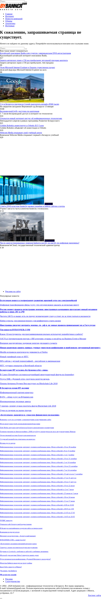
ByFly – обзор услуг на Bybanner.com (16, 397)
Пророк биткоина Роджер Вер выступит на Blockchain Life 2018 (28, 383)
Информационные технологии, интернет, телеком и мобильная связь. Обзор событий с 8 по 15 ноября (37, 451)
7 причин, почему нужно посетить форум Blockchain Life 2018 (28, 406)
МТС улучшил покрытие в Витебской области (21, 365)
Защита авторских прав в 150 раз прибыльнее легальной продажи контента (34, 60)
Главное (8, 14)
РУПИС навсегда (6, 520)
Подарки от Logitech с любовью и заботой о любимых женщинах (24, 551)
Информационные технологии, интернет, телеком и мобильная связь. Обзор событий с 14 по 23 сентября (38, 466)
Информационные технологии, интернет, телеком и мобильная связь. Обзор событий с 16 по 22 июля (37, 486)
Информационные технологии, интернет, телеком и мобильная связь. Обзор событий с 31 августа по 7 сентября (41, 474)
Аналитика (10, 23)
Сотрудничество (12, 581)
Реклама (9, 579)
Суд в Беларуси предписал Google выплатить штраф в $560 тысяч (29, 104)
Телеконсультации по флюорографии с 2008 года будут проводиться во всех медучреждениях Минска (37, 432)
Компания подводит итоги (9, 532)
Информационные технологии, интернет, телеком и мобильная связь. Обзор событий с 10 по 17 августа (38, 482)
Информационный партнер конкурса (16, 392)
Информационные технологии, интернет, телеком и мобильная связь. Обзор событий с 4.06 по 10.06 (37, 505)
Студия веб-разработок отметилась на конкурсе (17, 439)
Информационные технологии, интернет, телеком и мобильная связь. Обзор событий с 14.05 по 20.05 (37, 517)
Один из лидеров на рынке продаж (15, 410)
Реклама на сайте (13, 291)
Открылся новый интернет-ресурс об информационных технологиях (31, 118)
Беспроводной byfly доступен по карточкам (19, 111)
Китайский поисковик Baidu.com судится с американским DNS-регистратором (35, 53)
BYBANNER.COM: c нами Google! (13, 540)
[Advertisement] (50, 157)
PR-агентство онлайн (8, 575)
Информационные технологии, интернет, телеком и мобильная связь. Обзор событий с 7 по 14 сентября (38, 470)
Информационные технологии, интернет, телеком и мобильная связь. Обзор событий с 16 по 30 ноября (38, 447)
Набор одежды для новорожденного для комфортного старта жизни (30, 321)
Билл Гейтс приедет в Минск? (11, 567)
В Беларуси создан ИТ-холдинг (14, 388)
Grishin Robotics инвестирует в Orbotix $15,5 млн (22, 125)
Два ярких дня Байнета (8, 571)
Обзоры (8, 21)
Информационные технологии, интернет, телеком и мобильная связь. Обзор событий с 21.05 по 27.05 (37, 513)
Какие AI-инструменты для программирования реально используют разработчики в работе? (41, 334)
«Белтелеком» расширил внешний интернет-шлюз (18, 544)
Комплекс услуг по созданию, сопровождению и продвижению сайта (25, 420)
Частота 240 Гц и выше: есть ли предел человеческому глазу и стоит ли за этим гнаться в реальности (45, 316)
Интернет (9, 16)
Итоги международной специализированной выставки (20, 424)
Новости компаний (13, 19)
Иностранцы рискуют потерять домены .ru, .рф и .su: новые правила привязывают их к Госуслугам (47, 325)
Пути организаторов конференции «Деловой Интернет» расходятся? (25, 559)
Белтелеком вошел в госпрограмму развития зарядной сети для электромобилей (38, 300)
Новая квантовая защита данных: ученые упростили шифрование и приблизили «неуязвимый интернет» (50, 348)
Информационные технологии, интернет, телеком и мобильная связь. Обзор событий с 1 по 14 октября (38, 462)
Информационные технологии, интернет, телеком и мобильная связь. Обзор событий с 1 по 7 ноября (37, 455)
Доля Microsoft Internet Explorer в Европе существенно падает (27, 67)
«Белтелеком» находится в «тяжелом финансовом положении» (30, 415)
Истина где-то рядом (7, 443)
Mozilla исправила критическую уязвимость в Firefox (24, 352)
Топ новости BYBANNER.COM (15, 330)
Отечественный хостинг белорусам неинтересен (18, 435)
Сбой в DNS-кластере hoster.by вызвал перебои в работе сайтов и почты (32, 206)
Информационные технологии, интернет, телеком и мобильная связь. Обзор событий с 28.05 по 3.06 (37, 509)
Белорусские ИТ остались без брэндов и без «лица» (24, 370)
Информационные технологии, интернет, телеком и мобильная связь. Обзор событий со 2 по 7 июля (37, 489)
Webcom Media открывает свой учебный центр (21, 133)
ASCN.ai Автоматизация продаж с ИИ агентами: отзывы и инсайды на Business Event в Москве (43, 339)
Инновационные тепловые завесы (15, 401)
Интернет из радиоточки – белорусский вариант (18, 536)
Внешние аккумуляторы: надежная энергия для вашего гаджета (28, 343)
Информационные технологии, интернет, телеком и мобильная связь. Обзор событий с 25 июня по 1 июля (39, 493)
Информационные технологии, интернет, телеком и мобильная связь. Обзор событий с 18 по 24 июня (37, 497)
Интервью (9, 26)
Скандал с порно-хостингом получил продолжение (19, 547)
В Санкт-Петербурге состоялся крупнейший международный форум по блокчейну (37, 374)
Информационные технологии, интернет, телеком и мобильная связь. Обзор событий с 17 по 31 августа (38, 478)
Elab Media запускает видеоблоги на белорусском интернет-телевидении (27, 428)
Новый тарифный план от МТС (14, 356)
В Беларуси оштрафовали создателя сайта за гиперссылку (21, 528)
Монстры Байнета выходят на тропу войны (16, 563)
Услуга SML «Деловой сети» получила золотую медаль (24, 379)
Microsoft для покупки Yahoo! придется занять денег (19, 555)
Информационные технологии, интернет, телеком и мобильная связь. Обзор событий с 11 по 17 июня (37, 501)
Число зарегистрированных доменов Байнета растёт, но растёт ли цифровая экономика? (39, 243)
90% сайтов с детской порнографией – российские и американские (30, 361)
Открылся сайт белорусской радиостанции (16, 524)
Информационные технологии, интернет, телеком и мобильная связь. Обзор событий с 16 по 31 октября (38, 459)
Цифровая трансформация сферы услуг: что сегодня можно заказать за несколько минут (39, 305)
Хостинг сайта (94, 595)
